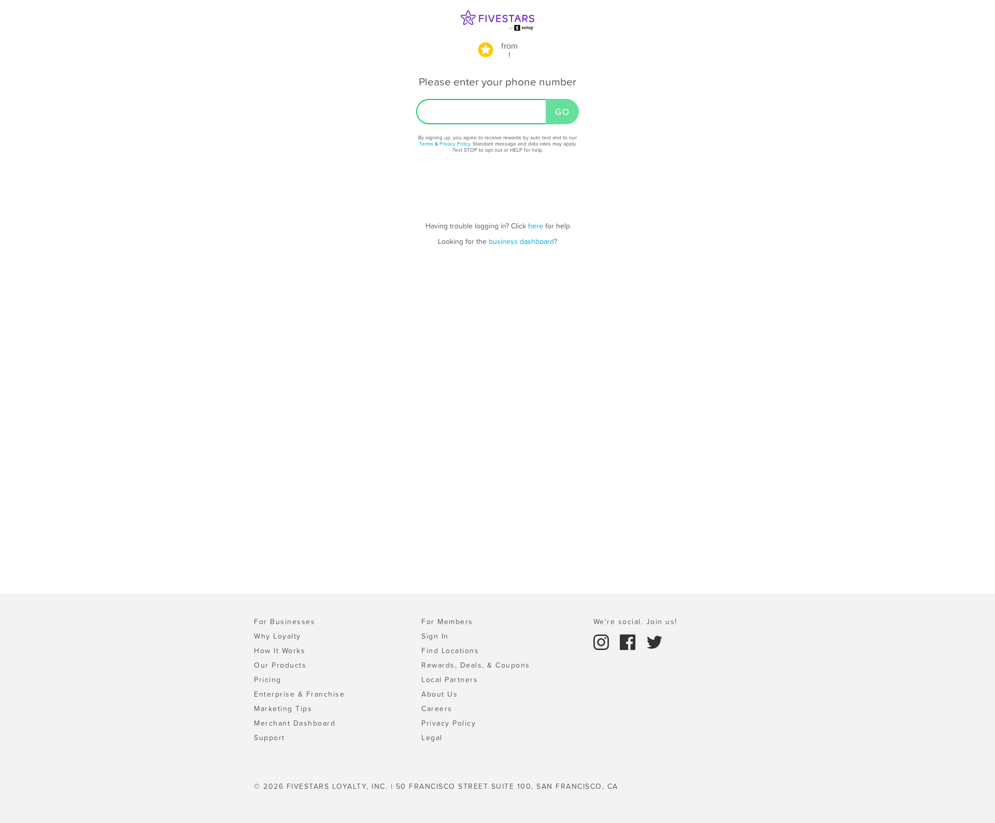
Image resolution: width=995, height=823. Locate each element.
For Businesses (284, 621)
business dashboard (521, 241)
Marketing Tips (283, 708)
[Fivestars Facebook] (629, 641)
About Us (439, 694)
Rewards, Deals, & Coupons (475, 665)
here (535, 226)
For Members (447, 621)
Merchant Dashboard (294, 723)
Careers (436, 708)
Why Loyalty (277, 636)
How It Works (279, 650)
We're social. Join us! (635, 621)
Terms (426, 144)
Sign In (435, 636)
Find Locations (450, 650)
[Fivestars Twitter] (654, 641)
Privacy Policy (454, 144)
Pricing (267, 679)
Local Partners (449, 679)
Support (269, 737)
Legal (432, 737)
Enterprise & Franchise (299, 694)
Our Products (280, 665)
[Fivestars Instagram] (602, 641)
